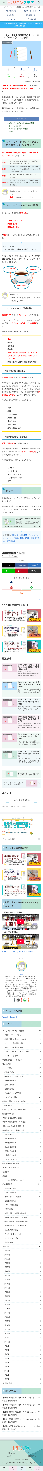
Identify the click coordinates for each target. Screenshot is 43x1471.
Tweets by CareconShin (10, 1017)
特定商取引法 (31, 1456)
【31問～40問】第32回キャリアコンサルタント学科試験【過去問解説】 (21, 1406)
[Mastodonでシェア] (16, 891)
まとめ (10, 132)
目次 (18, 118)
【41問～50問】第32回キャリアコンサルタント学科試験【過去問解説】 (21, 1399)
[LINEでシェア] (35, 896)
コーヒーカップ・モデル (11, 556)
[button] (34, 75)
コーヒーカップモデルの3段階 (18, 129)
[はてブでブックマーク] (26, 896)
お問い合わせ (11, 1453)
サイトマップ (31, 1453)
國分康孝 (21, 553)
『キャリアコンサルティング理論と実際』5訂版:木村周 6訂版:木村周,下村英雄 (21, 538)
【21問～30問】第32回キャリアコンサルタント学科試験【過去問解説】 (21, 1413)
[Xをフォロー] (31, 582)
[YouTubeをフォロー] (11, 587)
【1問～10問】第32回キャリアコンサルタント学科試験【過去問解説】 (21, 1427)
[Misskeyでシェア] (35, 891)
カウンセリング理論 (9, 553)
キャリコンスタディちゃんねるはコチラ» (17, 951)
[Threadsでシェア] (16, 896)
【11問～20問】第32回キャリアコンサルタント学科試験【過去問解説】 (21, 1420)
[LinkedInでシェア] (21, 902)
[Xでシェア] (7, 891)
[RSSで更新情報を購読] (21, 593)
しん (21, 974)
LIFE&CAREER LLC (21, 1459)
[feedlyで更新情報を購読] (31, 587)
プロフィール (11, 1456)
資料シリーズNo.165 (19, 535)
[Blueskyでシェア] (26, 891)
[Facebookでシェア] (7, 896)
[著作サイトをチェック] (11, 582)
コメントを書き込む (21, 800)
